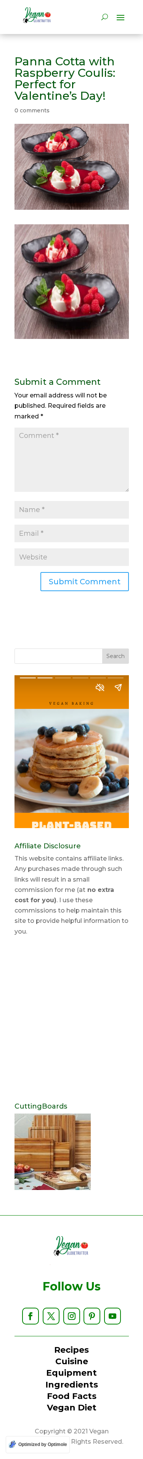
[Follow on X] (51, 1316)
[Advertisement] (71, 1019)
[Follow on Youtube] (112, 1316)
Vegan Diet (71, 1407)
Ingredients (71, 1385)
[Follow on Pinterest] (92, 1316)
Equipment (71, 1373)
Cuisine (71, 1361)
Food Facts (71, 1396)
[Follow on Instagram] (71, 1316)
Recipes (71, 1350)
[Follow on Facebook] (30, 1316)
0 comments (32, 110)
